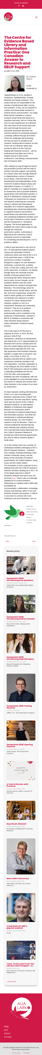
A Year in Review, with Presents (17, 785)
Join (6, 1030)
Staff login (26, 1053)
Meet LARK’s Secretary (18, 878)
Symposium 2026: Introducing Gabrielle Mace (20, 658)
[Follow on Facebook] (19, 5)
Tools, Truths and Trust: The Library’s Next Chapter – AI (20, 965)
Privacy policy (16, 1053)
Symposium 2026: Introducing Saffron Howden (21, 618)
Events (7, 1033)
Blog (6, 1026)
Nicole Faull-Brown (13, 583)
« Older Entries (11, 981)
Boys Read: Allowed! (16, 824)
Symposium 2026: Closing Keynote (19, 707)
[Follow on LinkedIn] (23, 5)
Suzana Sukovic (12, 749)
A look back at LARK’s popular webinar (17, 927)
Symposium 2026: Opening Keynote (20, 745)
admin (10, 710)
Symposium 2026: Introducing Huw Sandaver (20, 579)
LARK (8, 71)
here (13, 478)
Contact (8, 1036)
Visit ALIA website (21, 3)
